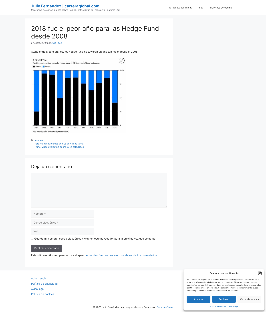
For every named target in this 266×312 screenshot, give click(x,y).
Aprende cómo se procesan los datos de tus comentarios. (122, 255)
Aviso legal (233, 306)
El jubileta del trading (180, 7)
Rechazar (224, 299)
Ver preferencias (249, 299)
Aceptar (198, 299)
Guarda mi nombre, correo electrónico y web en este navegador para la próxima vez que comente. (95, 238)
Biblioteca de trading (221, 7)
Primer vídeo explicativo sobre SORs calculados (59, 147)
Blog (200, 7)
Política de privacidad (44, 283)
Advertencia (38, 278)
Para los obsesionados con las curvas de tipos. (59, 143)
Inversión (39, 140)
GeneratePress (165, 307)
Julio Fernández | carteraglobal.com (65, 6)
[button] (259, 273)
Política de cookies (218, 306)
